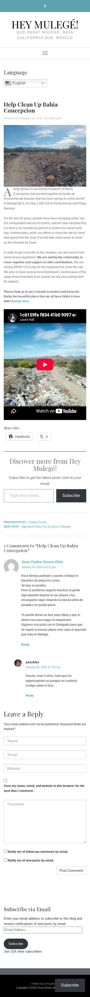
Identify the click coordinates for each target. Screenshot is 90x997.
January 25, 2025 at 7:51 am (43, 667)
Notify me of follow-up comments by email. (38, 852)
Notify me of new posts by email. (31, 860)
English (18, 83)
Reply (25, 644)
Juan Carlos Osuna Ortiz (42, 562)
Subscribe (71, 495)
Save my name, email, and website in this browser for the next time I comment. (44, 788)
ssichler (55, 118)
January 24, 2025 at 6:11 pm (38, 567)
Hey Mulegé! (45, 24)
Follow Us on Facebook (45, 983)
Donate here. (20, 301)
